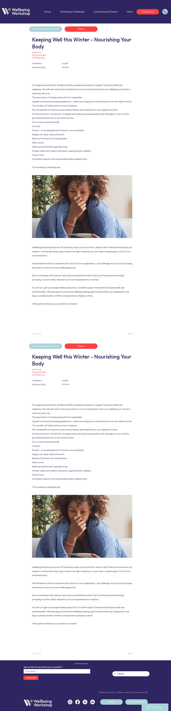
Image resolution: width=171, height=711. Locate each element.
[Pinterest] (85, 702)
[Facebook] (77, 702)
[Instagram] (70, 702)
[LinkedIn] (92, 702)
